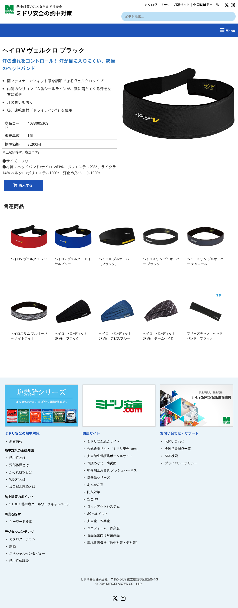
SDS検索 (171, 456)
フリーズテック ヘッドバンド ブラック (205, 336)
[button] (119, 30)
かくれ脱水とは (20, 472)
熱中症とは (17, 458)
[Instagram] (233, 5)
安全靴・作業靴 (98, 521)
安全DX (92, 499)
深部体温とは (19, 465)
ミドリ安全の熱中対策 (44, 13)
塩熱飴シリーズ (98, 477)
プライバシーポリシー (181, 463)
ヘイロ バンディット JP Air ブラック (71, 336)
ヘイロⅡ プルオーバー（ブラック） (115, 261)
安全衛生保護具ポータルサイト (110, 456)
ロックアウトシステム (103, 506)
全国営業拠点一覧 (206, 4)
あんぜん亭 (95, 485)
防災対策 (93, 492)
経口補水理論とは (22, 486)
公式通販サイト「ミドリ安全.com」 (113, 448)
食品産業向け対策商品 (103, 535)
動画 (12, 546)
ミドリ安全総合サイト (103, 441)
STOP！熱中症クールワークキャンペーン (39, 504)
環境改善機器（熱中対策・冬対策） (113, 542)
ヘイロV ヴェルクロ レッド (28, 261)
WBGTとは (17, 479)
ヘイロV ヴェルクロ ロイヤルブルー (73, 261)
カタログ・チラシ (157, 4)
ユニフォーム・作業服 (103, 528)
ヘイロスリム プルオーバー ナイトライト (28, 336)
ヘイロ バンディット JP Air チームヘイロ (159, 336)
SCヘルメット (97, 513)
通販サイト (182, 4)
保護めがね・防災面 (101, 463)
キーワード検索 (20, 521)
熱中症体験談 (19, 561)
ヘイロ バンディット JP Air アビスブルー (115, 336)
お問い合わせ (174, 441)
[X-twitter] (226, 5)
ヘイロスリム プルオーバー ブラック (161, 261)
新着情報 (15, 441)
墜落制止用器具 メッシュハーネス (112, 470)
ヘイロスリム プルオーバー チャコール (205, 261)
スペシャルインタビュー (27, 553)
